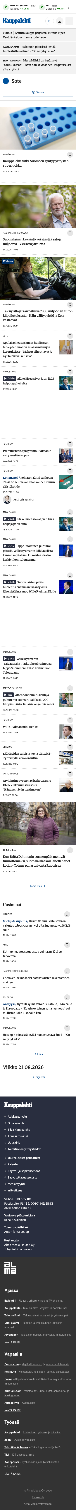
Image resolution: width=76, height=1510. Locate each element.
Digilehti (40, 1077)
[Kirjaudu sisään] (59, 21)
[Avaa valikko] (69, 7)
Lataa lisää (36, 886)
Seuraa (40, 92)
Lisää (40, 1054)
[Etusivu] (17, 21)
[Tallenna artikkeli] (70, 155)
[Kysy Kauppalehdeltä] (49, 21)
